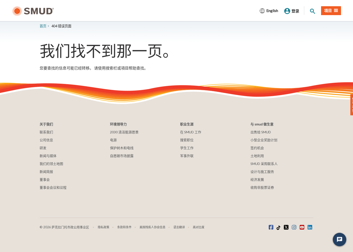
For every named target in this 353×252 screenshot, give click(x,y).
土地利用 (257, 156)
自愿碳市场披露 (122, 156)
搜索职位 (187, 140)
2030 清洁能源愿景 (124, 132)
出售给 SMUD (260, 132)
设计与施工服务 (262, 172)
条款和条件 (124, 227)
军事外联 (187, 156)
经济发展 (257, 179)
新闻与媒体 (48, 156)
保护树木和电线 (122, 148)
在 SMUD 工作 (190, 132)
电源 (113, 140)
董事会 (45, 179)
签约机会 (257, 148)
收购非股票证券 (262, 187)
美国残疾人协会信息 (152, 227)
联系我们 (46, 132)
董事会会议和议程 (53, 187)
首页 (43, 26)
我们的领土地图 (51, 164)
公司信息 (46, 140)
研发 (43, 148)
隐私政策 (103, 227)
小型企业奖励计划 (263, 140)
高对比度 (198, 227)
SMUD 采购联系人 (264, 164)
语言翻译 (179, 227)
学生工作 (187, 148)
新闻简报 (46, 172)
